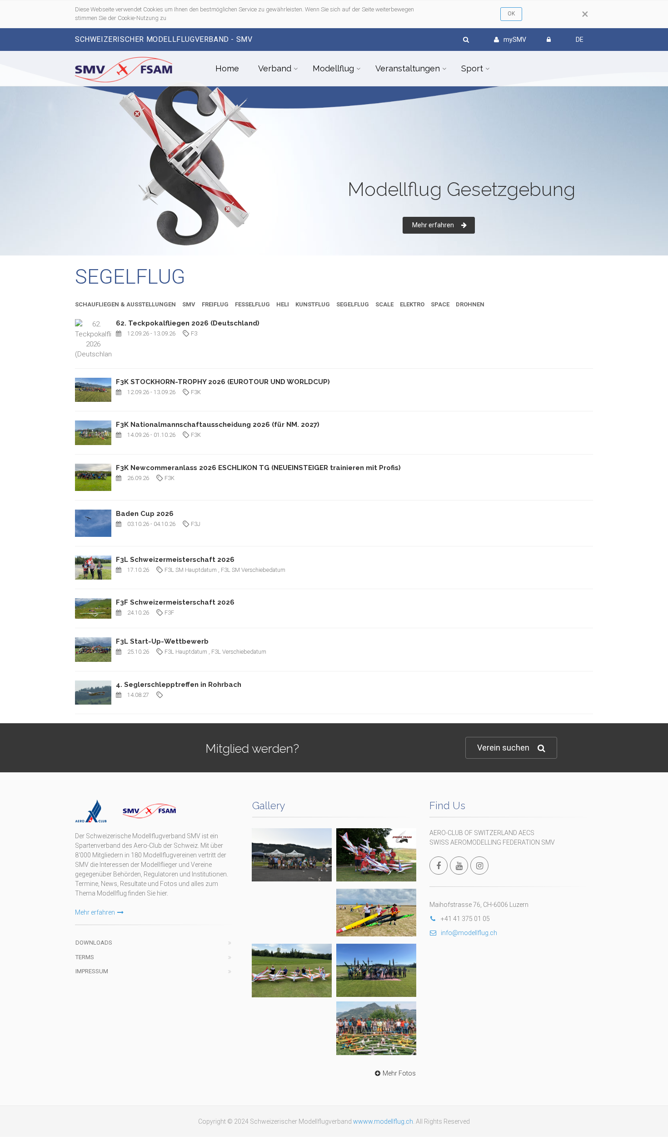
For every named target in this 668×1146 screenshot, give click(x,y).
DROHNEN (470, 304)
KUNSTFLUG (312, 304)
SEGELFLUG (352, 304)
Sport (472, 68)
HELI (282, 304)
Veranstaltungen (407, 68)
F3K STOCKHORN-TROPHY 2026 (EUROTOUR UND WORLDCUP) (223, 382)
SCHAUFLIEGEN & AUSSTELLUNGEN (125, 304)
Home (227, 68)
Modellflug (333, 68)
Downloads (93, 942)
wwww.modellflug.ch (383, 1121)
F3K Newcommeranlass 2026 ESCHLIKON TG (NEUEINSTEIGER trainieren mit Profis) (258, 468)
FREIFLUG (215, 304)
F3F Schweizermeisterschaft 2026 (175, 602)
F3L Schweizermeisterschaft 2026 (175, 559)
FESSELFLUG (252, 304)
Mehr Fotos (399, 1073)
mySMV (514, 39)
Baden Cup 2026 (145, 514)
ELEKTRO (412, 304)
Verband (274, 68)
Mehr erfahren (95, 912)
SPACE (440, 304)
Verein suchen (503, 747)
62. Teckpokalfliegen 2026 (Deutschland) (187, 323)
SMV (188, 304)
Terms (84, 957)
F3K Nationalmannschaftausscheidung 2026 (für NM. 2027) (217, 424)
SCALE (384, 304)
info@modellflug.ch (469, 932)
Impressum (91, 971)
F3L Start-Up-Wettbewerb (162, 641)
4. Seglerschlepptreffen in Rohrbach (178, 685)
